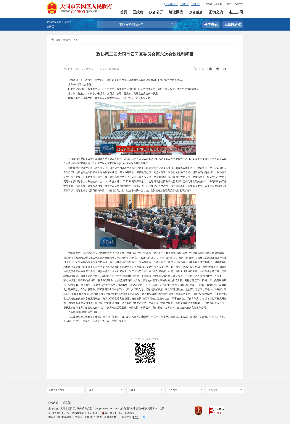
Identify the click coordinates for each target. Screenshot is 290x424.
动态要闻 (67, 40)
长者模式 (211, 24)
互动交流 (216, 12)
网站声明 (53, 402)
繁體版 (209, 4)
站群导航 (239, 4)
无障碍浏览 (232, 24)
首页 (123, 12)
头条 (75, 40)
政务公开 (156, 12)
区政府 (138, 12)
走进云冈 (236, 12)
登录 (229, 4)
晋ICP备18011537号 (58, 413)
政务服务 (196, 12)
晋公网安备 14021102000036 (119, 413)
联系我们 (67, 402)
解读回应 (176, 12)
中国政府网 (171, 4)
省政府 (184, 4)
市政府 (195, 4)
